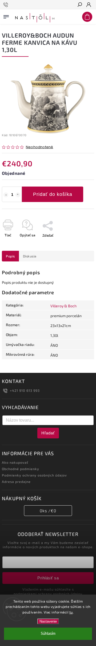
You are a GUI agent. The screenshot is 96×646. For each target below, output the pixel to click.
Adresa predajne (16, 481)
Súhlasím (48, 633)
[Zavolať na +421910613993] (6, 5)
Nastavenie (48, 621)
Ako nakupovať (15, 462)
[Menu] (6, 16)
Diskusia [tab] (30, 256)
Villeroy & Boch (63, 306)
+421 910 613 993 (25, 390)
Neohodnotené (39, 147)
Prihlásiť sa (48, 578)
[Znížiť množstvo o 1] (5, 194)
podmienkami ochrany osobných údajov (48, 594)
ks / (48, 510)
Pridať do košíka (52, 194)
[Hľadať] (79, 5)
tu (71, 612)
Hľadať (48, 433)
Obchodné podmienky (20, 469)
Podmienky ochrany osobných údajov (34, 475)
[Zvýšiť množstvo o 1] (17, 194)
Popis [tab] (10, 256)
